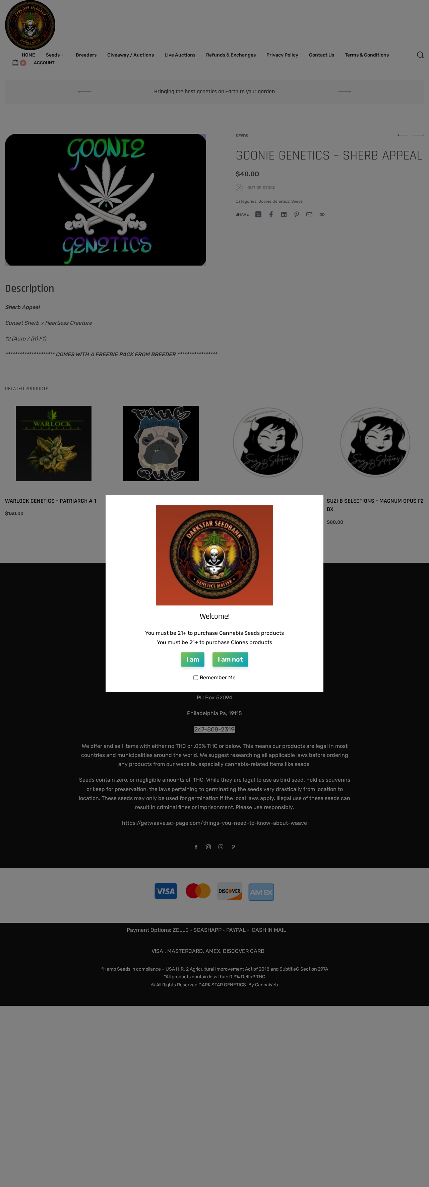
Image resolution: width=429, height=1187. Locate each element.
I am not (230, 660)
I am (192, 660)
